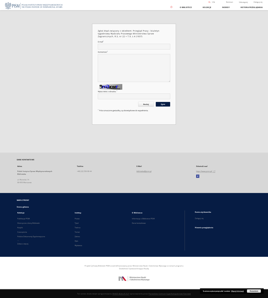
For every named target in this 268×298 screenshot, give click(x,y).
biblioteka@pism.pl (144, 171)
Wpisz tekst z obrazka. (107, 91)
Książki (20, 227)
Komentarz (103, 52)
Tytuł (77, 223)
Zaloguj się (258, 2)
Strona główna (23, 207)
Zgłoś (163, 104)
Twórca (78, 227)
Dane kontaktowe (139, 223)
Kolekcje (207, 7)
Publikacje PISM (23, 218)
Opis (76, 241)
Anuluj (146, 104)
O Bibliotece (186, 7)
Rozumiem (254, 291)
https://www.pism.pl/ (204, 171)
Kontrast (229, 2)
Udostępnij (243, 2)
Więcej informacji (237, 291)
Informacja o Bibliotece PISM (143, 218)
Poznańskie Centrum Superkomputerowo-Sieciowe (170, 294)
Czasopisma (22, 232)
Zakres (77, 236)
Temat (77, 232)
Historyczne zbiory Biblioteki (28, 223)
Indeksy (226, 7)
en (213, 2)
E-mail (101, 42)
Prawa (77, 218)
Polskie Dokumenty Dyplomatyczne (31, 236)
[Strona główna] (171, 7)
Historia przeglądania (252, 7)
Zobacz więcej (22, 244)
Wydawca (78, 245)
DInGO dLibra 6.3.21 (121, 294)
